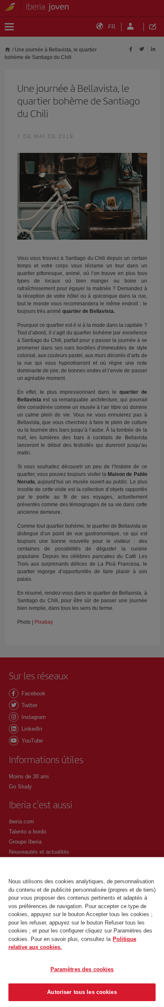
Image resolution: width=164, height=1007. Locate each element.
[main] (82, 932)
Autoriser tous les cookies (81, 992)
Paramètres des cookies (82, 969)
